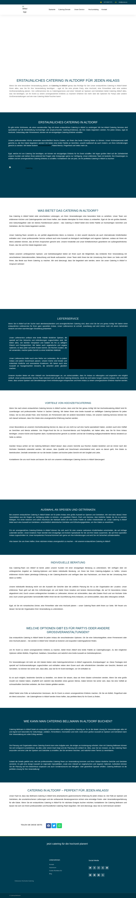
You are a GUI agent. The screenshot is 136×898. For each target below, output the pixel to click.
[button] (65, 9)
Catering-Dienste (64, 9)
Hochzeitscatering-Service (45, 427)
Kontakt (104, 9)
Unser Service (79, 9)
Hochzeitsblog (93, 9)
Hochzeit (44, 415)
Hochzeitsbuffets (44, 146)
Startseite (52, 9)
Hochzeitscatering (107, 408)
